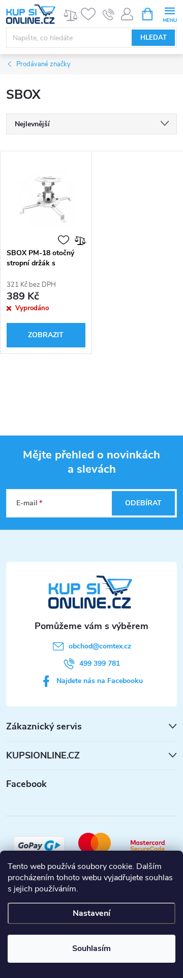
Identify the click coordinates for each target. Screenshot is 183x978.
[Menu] (169, 13)
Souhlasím (91, 948)
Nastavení (91, 913)
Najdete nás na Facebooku (99, 681)
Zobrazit (46, 335)
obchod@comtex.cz (100, 646)
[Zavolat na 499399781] (108, 14)
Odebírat (143, 503)
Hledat (153, 37)
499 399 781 (99, 663)
